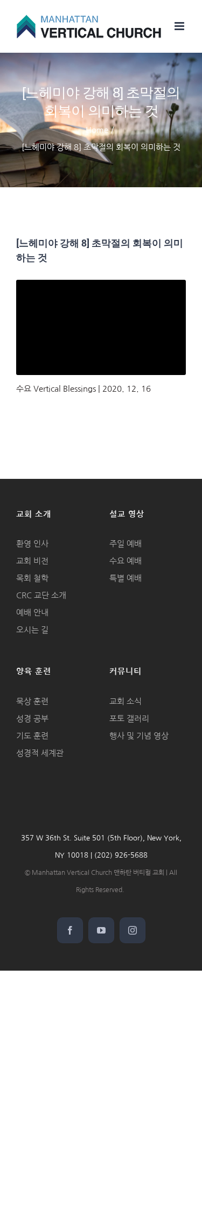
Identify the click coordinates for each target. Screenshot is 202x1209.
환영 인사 (32, 544)
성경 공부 (32, 719)
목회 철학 (32, 578)
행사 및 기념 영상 (139, 736)
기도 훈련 (32, 736)
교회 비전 (32, 561)
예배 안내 (32, 613)
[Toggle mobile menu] (180, 26)
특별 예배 (125, 578)
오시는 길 (32, 630)
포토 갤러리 (129, 719)
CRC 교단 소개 (41, 595)
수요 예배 (125, 561)
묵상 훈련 (32, 701)
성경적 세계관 (40, 753)
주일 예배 (125, 544)
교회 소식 (125, 701)
